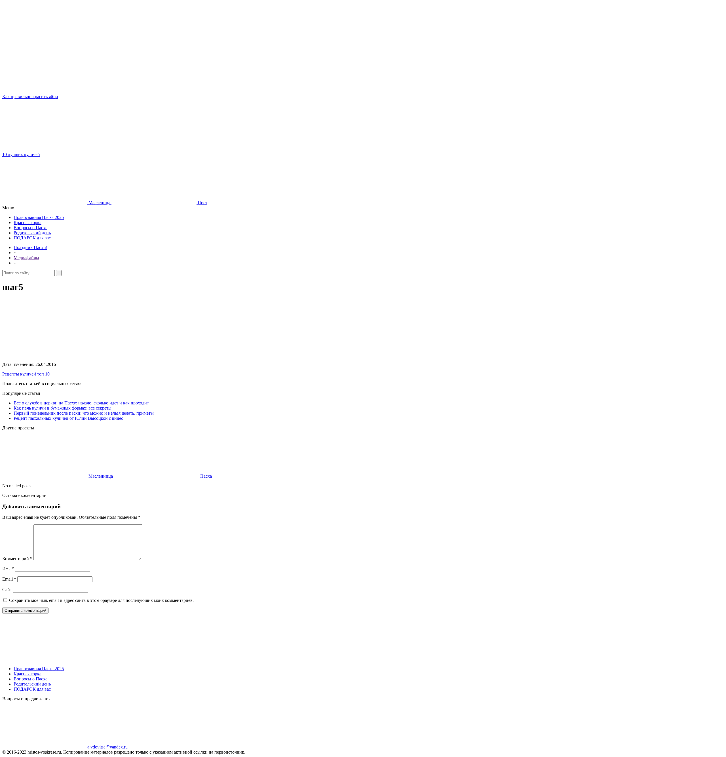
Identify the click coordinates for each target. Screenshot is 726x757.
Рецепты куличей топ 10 (26, 374)
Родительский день (32, 232)
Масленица (99, 202)
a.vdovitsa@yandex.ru (107, 747)
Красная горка (27, 222)
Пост (202, 202)
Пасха (205, 476)
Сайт (7, 589)
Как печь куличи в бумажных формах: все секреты (62, 408)
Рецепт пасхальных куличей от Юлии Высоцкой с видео (68, 418)
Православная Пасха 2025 (39, 217)
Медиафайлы (26, 257)
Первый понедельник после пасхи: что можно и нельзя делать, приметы (84, 413)
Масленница (100, 476)
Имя (8, 568)
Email (9, 579)
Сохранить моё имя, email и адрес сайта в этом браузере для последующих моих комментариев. (101, 600)
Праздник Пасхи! (30, 247)
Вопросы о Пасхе (30, 227)
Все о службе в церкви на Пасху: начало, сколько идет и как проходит (81, 402)
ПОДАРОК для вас (32, 237)
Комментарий (17, 558)
